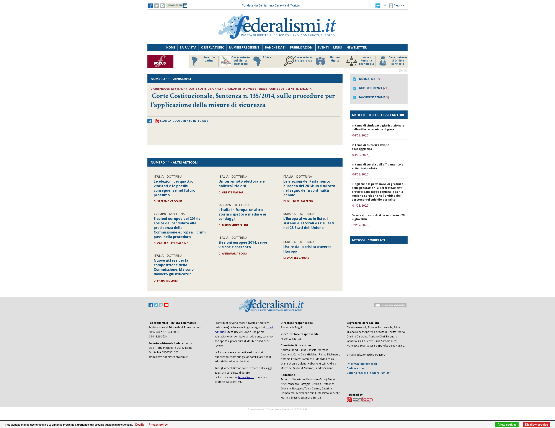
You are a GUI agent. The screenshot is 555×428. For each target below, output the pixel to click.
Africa (267, 57)
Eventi (323, 47)
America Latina (209, 59)
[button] (381, 5)
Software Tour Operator (277, 414)
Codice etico (355, 368)
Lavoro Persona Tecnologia (366, 61)
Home (170, 47)
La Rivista (188, 47)
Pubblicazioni (301, 47)
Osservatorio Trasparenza (303, 59)
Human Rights (335, 59)
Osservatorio (212, 47)
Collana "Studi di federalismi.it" (369, 373)
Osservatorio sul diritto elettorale (240, 61)
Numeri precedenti (244, 47)
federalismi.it (246, 377)
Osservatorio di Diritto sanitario (397, 61)
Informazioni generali (362, 364)
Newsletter (356, 47)
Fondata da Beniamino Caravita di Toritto (271, 5)
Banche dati (275, 47)
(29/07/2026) (360, 225)
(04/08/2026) (360, 135)
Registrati (399, 5)
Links (337, 47)
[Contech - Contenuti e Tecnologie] (360, 399)
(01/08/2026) (360, 205)
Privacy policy (157, 424)
